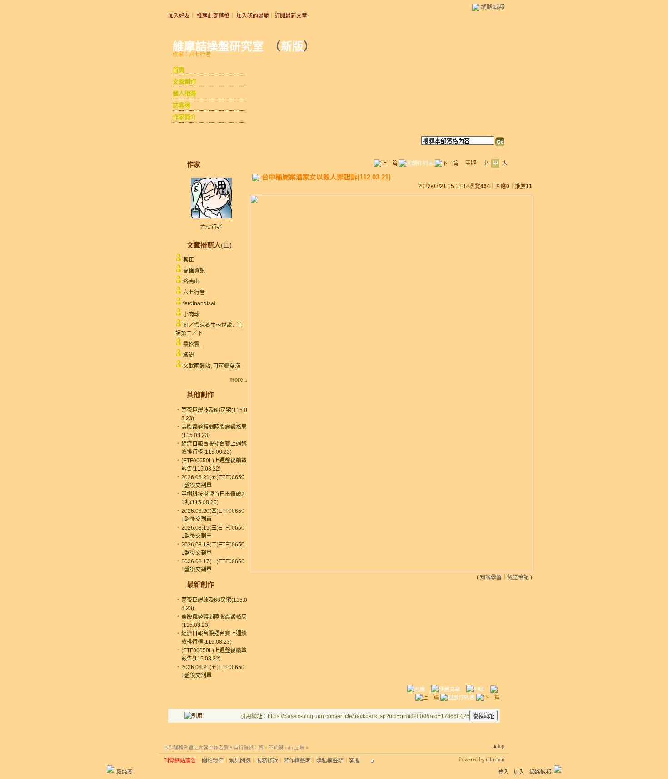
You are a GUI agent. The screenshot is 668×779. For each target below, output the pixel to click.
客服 (354, 761)
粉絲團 (124, 772)
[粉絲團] (110, 769)
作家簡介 (184, 117)
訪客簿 (181, 105)
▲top (498, 746)
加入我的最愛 (252, 16)
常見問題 (240, 761)
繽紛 (188, 355)
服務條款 (267, 761)
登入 (503, 772)
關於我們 (213, 761)
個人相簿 (184, 93)
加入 (518, 772)
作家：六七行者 (192, 54)
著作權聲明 (297, 761)
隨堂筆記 (518, 577)
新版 (292, 46)
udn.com (495, 759)
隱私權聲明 (330, 761)
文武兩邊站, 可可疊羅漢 (211, 366)
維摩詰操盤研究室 (218, 46)
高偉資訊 (194, 271)
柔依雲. (192, 344)
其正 (188, 260)
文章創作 (184, 81)
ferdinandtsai (199, 303)
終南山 (191, 281)
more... (238, 380)
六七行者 (211, 227)
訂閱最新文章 (290, 16)
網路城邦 (492, 6)
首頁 (178, 69)
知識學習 (491, 577)
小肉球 (191, 314)
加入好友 (179, 16)
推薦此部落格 (213, 16)
